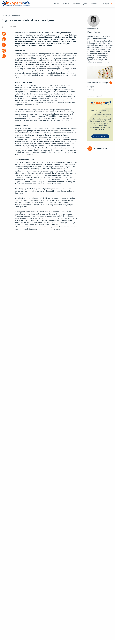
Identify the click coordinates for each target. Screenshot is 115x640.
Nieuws (56, 4)
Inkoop (91, 90)
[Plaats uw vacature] (100, 119)
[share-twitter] (4, 34)
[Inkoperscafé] (16, 3)
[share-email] (4, 56)
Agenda (85, 4)
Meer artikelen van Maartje (97, 82)
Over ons (93, 4)
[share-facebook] (4, 45)
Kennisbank (76, 4)
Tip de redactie (100, 148)
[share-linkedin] (4, 39)
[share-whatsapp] (4, 51)
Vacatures (65, 4)
